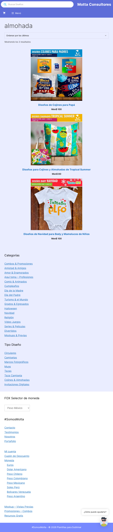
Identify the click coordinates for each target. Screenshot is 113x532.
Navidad (9, 312)
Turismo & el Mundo (16, 299)
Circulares (10, 353)
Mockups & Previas (15, 335)
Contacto (9, 427)
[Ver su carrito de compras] (4, 13)
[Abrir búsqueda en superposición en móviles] (37, 4)
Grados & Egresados (16, 304)
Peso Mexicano (16, 482)
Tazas (7, 371)
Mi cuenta (10, 451)
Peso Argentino (16, 496)
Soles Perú (13, 487)
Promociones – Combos (18, 511)
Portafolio (10, 441)
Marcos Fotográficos (16, 362)
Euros (10, 465)
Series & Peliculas (14, 326)
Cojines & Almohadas (17, 379)
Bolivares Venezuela (19, 491)
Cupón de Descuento (16, 456)
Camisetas (10, 357)
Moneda (9, 460)
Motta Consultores (94, 4)
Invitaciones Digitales (16, 384)
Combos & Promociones (18, 263)
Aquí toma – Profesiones (18, 277)
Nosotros (9, 436)
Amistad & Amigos (15, 268)
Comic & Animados (15, 281)
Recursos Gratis (13, 515)
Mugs (7, 366)
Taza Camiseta (13, 375)
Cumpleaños (11, 286)
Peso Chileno (14, 473)
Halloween (10, 308)
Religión (9, 317)
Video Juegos (12, 321)
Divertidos (10, 330)
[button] (104, 522)
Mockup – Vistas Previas (18, 506)
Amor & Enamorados (16, 272)
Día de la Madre (13, 290)
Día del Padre (12, 295)
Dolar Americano (16, 469)
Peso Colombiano (17, 478)
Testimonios (11, 432)
